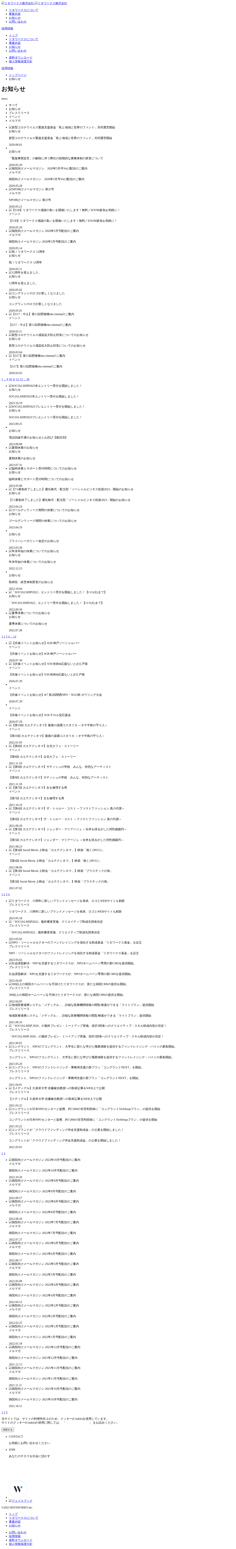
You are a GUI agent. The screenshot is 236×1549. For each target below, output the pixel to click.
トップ (13, 35)
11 (14, 379)
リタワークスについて (23, 10)
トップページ (18, 75)
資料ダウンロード (20, 57)
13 (21, 379)
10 (10, 379)
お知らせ (15, 17)
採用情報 (7, 28)
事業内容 (15, 13)
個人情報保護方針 (20, 61)
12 (17, 379)
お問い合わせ (18, 21)
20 (27, 379)
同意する (8, 1429)
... (5, 379)
